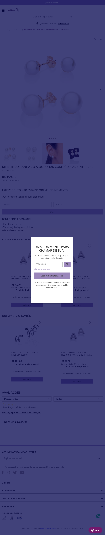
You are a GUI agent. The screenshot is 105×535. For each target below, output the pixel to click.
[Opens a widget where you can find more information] (95, 530)
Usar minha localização (52, 275)
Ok (67, 264)
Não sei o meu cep (42, 269)
